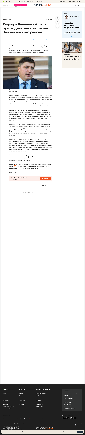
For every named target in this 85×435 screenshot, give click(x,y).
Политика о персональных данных (42, 423)
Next (81, 36)
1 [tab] (71, 36)
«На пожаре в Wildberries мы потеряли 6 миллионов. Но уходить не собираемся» (72, 25)
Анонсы (21, 393)
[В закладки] (57, 22)
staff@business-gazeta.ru (69, 408)
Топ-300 (37, 408)
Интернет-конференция (41, 393)
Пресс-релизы (6, 400)
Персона (4, 395)
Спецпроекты (39, 404)
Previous (64, 36)
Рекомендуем (67, 54)
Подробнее (65, 431)
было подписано (29, 132)
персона (65, 13)
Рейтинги (38, 398)
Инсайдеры (38, 400)
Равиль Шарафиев (74, 16)
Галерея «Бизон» (39, 406)
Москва (69, 1)
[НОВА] (20, 5)
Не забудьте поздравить (41, 395)
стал (15, 164)
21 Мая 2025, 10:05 (7, 19)
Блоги (4, 398)
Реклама (21, 404)
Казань (60, 1)
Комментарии (28, 192)
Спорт (6, 389)
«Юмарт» (72, 18)
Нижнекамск (13, 172)
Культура (22, 389)
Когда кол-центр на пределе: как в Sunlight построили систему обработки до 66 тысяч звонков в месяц (72, 59)
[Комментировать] (57, 18)
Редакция (5, 404)
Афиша (4, 393)
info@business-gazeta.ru (69, 398)
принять (80, 431)
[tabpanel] (72, 24)
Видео (20, 395)
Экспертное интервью (43, 389)
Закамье (9, 5)
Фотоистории (22, 400)
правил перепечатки (49, 428)
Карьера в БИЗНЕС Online (8, 406)
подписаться (45, 178)
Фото (20, 398)
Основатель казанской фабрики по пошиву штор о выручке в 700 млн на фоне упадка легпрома (72, 32)
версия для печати (48, 185)
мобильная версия (40, 418)
